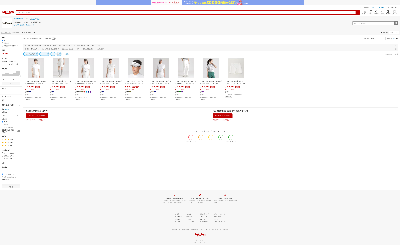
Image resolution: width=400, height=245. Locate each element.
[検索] (358, 12)
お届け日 (4, 119)
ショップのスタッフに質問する (37, 115)
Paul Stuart (18, 19)
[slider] (1, 76)
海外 (7, 109)
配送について (30, 25)
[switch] (18, 131)
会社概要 (16, 25)
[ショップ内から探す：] (396, 23)
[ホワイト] (3, 92)
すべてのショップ (6, 32)
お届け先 (4, 112)
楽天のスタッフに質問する (223, 115)
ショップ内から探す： (360, 23)
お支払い (22, 25)
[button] (393, 8)
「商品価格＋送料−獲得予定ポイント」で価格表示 (37, 38)
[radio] (2, 40)
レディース (5, 53)
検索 (11, 83)
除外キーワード (6, 179)
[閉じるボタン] (396, 45)
